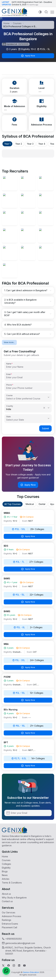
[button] (6, 971)
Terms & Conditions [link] (12, 882)
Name (8, 364)
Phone (9, 385)
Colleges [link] (6, 864)
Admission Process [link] (11, 916)
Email (8, 374)
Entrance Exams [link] (10, 923)
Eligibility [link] (6, 867)
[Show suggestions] (48, 397)
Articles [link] (5, 879)
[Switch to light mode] (40, 12)
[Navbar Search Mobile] (46, 11)
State (8, 416)
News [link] (5, 875)
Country (9, 406)
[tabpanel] (28, 153)
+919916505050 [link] (13, 938)
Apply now (53, 288)
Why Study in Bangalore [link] (14, 897)
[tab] (7, 143)
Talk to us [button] (53, 271)
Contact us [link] (7, 901)
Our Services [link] (8, 912)
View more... (9, 342)
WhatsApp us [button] (53, 253)
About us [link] (6, 893)
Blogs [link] (5, 871)
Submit (45, 428)
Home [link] (5, 856)
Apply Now (30, 55)
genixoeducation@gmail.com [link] (20, 943)
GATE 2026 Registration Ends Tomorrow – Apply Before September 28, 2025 (31, 4)
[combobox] (23, 398)
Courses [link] (6, 860)
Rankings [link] (6, 920)
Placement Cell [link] (9, 927)
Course (9, 395)
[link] (15, 12)
